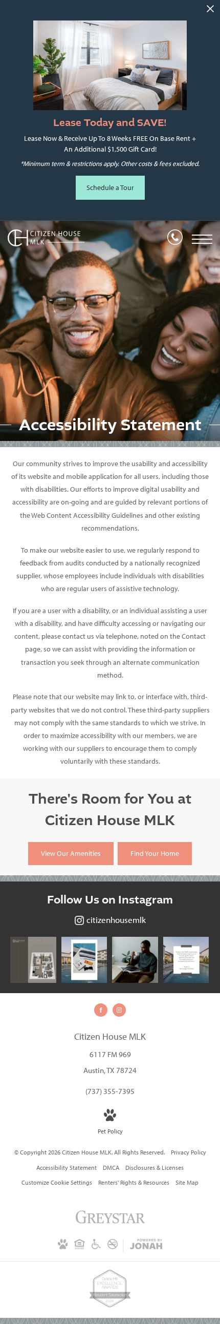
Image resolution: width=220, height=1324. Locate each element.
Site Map (187, 1182)
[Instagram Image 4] (186, 960)
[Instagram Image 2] (84, 960)
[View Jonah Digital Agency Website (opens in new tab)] (146, 1246)
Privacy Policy (188, 1152)
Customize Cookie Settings (56, 1182)
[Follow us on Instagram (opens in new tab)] (119, 1010)
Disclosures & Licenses (154, 1167)
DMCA (111, 1167)
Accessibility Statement (66, 1167)
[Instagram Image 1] (33, 960)
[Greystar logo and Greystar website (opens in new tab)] (110, 1222)
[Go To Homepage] (46, 239)
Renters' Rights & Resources (133, 1182)
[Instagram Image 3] (135, 960)
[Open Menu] (202, 239)
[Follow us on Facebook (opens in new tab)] (100, 1010)
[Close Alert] (210, 11)
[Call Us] (175, 239)
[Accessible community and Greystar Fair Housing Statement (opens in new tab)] (96, 1247)
